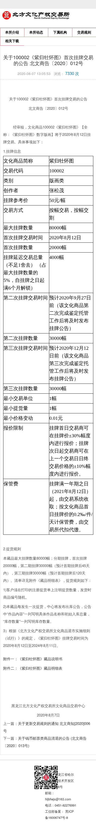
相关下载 (12, 41)
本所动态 (36, 32)
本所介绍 (12, 32)
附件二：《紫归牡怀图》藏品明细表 (32, 668)
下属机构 (60, 32)
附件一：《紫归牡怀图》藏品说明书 (32, 658)
